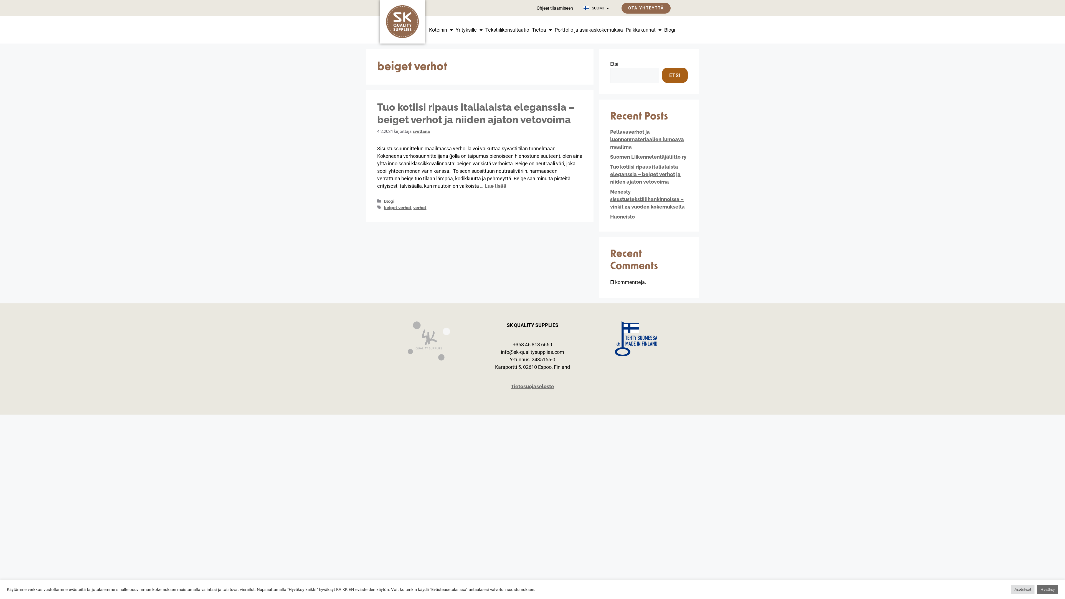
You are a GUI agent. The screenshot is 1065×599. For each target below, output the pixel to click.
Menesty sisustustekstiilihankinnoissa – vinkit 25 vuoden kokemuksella (647, 199)
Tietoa (539, 30)
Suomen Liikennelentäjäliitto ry (648, 157)
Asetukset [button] (1023, 589)
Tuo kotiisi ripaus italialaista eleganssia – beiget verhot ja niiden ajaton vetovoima (645, 174)
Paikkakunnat (641, 30)
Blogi (669, 30)
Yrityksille (466, 30)
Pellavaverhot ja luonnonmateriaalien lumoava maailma (647, 139)
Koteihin (438, 30)
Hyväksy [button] (1048, 589)
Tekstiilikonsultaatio (507, 30)
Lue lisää (495, 186)
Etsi (614, 64)
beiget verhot (397, 207)
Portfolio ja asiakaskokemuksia (589, 30)
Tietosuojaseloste (532, 386)
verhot (419, 207)
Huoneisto (622, 217)
